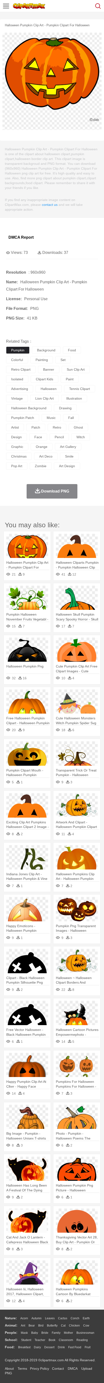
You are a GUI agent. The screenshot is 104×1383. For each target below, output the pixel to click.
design (16, 437)
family (56, 1332)
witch (80, 437)
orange (41, 447)
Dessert (49, 1347)
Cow (86, 1325)
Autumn (36, 1318)
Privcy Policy (39, 1368)
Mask (24, 1332)
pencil (59, 437)
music (51, 418)
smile (69, 456)
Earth (86, 1318)
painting (42, 360)
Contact (58, 1368)
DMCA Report (21, 237)
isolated (17, 379)
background (46, 350)
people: (11, 1332)
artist (15, 427)
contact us (50, 205)
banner (48, 369)
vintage (17, 398)
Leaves (50, 1318)
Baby (34, 1332)
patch (35, 427)
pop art (16, 466)
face (38, 437)
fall (71, 418)
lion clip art (44, 398)
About (9, 1368)
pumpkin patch (22, 418)
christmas (19, 456)
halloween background (28, 408)
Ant (23, 1325)
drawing (65, 408)
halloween (49, 389)
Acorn (24, 1318)
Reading (82, 1340)
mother (68, 1332)
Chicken (74, 1325)
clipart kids (44, 379)
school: (11, 1340)
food (72, 350)
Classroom (66, 1340)
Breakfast (24, 1347)
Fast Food (74, 1347)
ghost (78, 427)
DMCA (72, 1368)
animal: (11, 1325)
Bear (32, 1325)
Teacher (40, 1340)
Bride (44, 1332)
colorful (17, 360)
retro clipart (20, 369)
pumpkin (17, 350)
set (63, 360)
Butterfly (52, 1325)
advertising (19, 389)
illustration (74, 398)
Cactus (62, 1318)
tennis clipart (79, 389)
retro (57, 427)
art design (67, 466)
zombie (40, 466)
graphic (17, 447)
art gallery (68, 447)
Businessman (85, 1332)
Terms (22, 1368)
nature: (11, 1318)
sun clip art (76, 369)
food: (10, 1347)
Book (52, 1340)
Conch (75, 1318)
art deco (45, 456)
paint (70, 379)
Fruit (87, 1347)
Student (26, 1340)
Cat (63, 1325)
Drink (61, 1347)
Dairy (37, 1347)
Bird (41, 1325)
